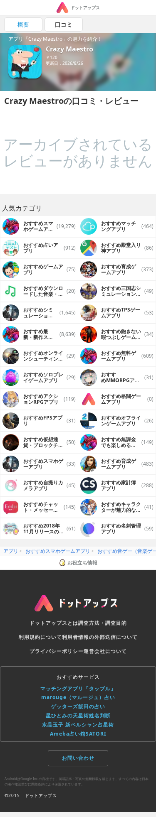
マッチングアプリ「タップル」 (78, 688)
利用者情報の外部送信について (100, 636)
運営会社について (105, 651)
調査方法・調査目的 (102, 622)
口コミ (63, 24)
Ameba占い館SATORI (78, 733)
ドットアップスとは (54, 622)
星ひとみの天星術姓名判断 (78, 715)
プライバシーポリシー (57, 651)
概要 (23, 24)
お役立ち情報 (82, 562)
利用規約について (40, 636)
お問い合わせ (78, 757)
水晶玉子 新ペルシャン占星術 (78, 724)
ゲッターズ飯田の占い (78, 706)
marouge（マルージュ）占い (78, 697)
